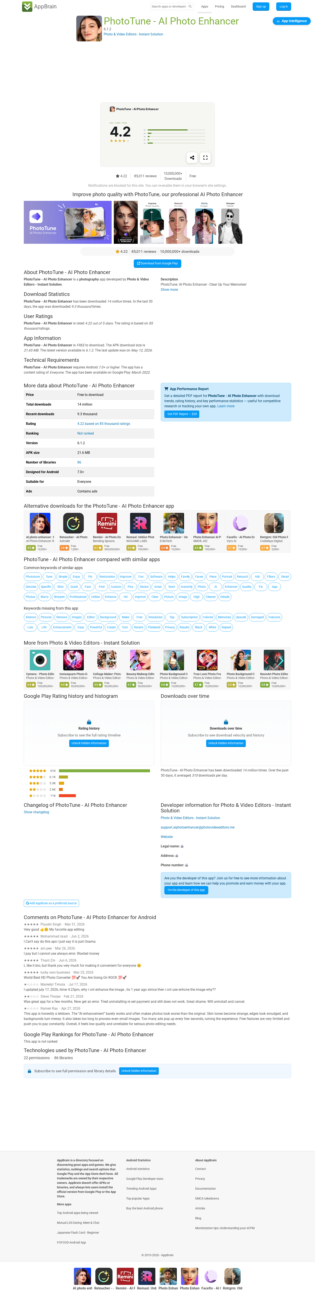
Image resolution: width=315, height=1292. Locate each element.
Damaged (257, 617)
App (274, 586)
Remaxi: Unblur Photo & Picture (140, 537)
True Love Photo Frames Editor (207, 674)
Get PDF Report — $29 (182, 414)
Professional (78, 596)
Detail (285, 576)
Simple (62, 576)
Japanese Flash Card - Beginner (78, 1232)
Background (108, 617)
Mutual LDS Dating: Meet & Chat (78, 1222)
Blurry (45, 596)
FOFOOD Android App (71, 1242)
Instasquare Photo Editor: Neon (73, 674)
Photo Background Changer (241, 674)
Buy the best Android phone (144, 1208)
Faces (199, 576)
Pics (130, 586)
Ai (215, 586)
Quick (74, 586)
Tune (49, 576)
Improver (126, 576)
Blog (198, 1218)
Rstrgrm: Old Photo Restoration (274, 537)
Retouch (242, 576)
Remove (61, 617)
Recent (138, 627)
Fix (261, 586)
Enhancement (62, 627)
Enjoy (76, 576)
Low (30, 627)
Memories (224, 617)
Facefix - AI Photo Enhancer (241, 537)
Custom (116, 586)
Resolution (155, 617)
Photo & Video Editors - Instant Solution (94, 643)
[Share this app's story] (192, 157)
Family (185, 576)
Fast (88, 586)
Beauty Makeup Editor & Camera (140, 674)
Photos (30, 596)
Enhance (110, 596)
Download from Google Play (159, 263)
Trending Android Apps (141, 1188)
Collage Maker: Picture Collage (107, 674)
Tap (172, 617)
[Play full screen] (205, 157)
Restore (31, 617)
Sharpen (59, 596)
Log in (284, 6)
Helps (172, 576)
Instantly (187, 586)
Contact (200, 1169)
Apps (204, 6)
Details (225, 596)
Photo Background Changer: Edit (174, 674)
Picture (169, 596)
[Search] (190, 6)
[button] (226, 846)
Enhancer (231, 586)
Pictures (46, 617)
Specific (46, 586)
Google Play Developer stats (144, 1178)
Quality (247, 586)
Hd (126, 596)
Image (183, 596)
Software (156, 576)
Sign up (261, 6)
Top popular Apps (138, 1198)
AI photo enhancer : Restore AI (40, 537)
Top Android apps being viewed (77, 1213)
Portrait (227, 576)
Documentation (205, 1188)
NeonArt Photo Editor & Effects (274, 674)
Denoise (31, 586)
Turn (125, 627)
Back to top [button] (304, 1253)
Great (158, 586)
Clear (155, 596)
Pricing (219, 6)
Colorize (207, 617)
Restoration (107, 576)
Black (198, 627)
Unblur (95, 596)
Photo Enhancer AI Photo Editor (207, 537)
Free (139, 617)
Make (125, 617)
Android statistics (138, 1169)
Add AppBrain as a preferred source (53, 903)
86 (79, 462)
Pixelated (154, 627)
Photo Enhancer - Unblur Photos (174, 537)
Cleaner (211, 596)
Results (184, 627)
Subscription (189, 617)
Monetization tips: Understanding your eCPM (225, 1228)
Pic (90, 576)
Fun (141, 576)
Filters (271, 576)
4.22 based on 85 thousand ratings (103, 424)
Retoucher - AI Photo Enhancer (73, 537)
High (197, 596)
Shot (60, 586)
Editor (91, 617)
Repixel (226, 627)
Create (111, 627)
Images (77, 617)
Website (167, 837)
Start (171, 586)
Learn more (225, 406)
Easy (81, 627)
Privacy (170, 627)
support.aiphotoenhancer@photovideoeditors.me (197, 827)
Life (44, 627)
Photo (202, 586)
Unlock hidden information (89, 743)
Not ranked (85, 433)
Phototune (33, 576)
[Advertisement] (152, 72)
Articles (200, 1208)
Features (274, 617)
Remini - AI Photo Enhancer (107, 537)
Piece (212, 576)
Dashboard (238, 6)
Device (144, 586)
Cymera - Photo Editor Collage (40, 674)
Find (102, 586)
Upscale (241, 617)
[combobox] (169, 6)
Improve (140, 596)
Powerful (96, 627)
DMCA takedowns (207, 1198)
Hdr (257, 576)
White (212, 627)
